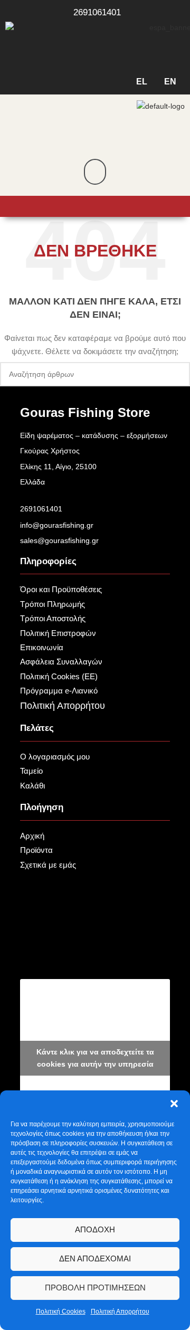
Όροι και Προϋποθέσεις (61, 589)
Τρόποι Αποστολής (53, 618)
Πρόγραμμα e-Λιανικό (59, 690)
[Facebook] (95, 951)
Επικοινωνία (41, 647)
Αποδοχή (95, 1229)
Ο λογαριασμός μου (55, 756)
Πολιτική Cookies (61, 1311)
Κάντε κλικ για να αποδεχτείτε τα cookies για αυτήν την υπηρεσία (95, 1058)
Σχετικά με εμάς (48, 864)
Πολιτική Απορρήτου (120, 1311)
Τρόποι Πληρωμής (52, 604)
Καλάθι (32, 785)
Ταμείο (31, 770)
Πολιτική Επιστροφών (58, 633)
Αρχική (32, 835)
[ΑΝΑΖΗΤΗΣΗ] (178, 374)
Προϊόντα (36, 850)
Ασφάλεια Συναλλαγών (61, 661)
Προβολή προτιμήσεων (95, 1287)
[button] (174, 1103)
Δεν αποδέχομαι (95, 1258)
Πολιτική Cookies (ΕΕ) (59, 676)
